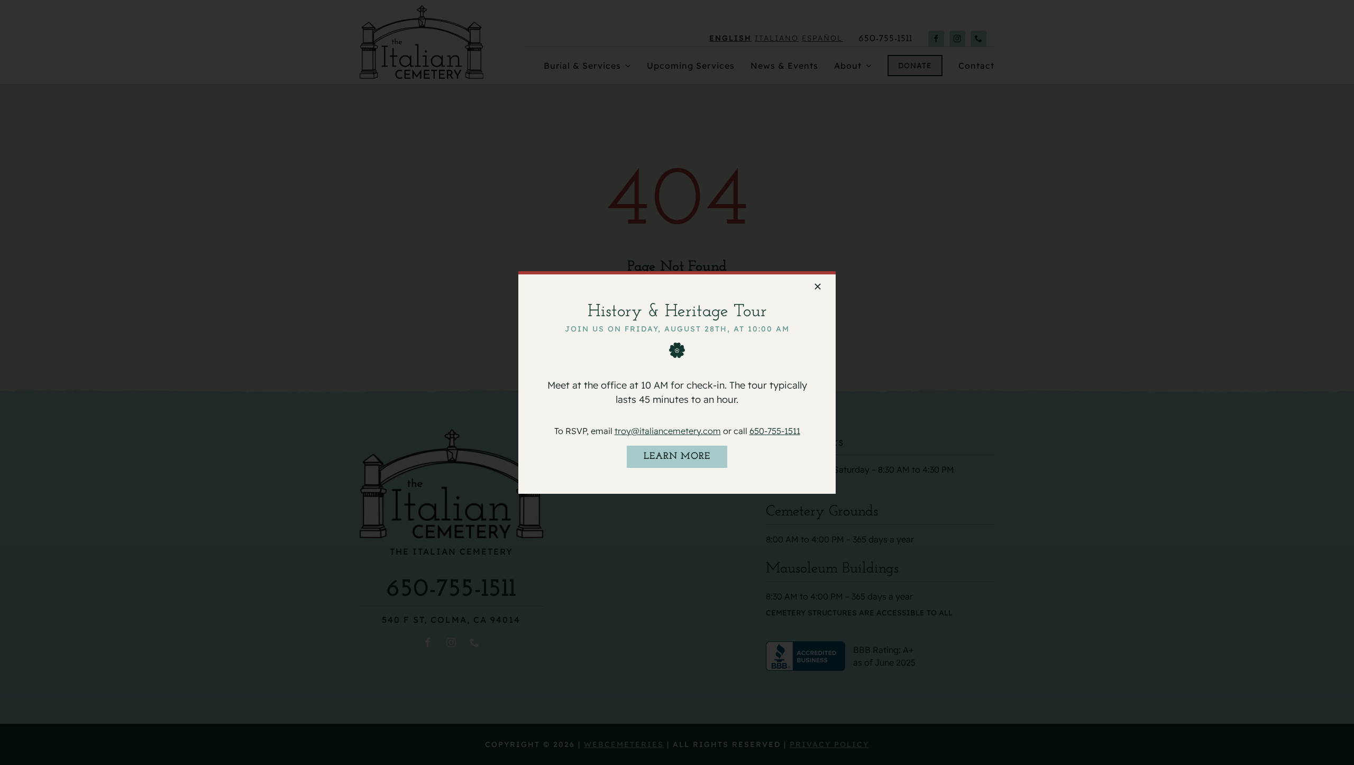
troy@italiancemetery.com (668, 430)
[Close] (817, 286)
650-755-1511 (774, 430)
